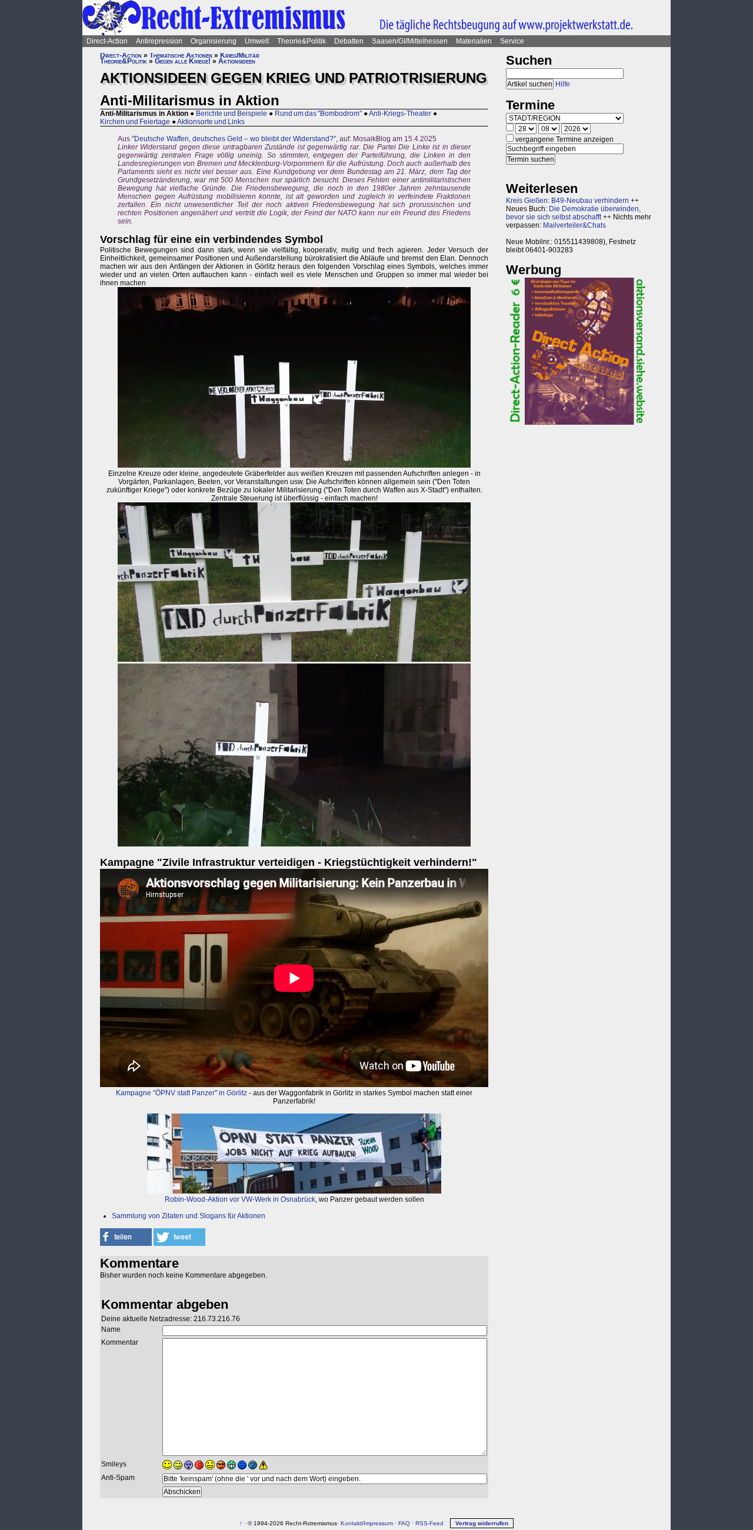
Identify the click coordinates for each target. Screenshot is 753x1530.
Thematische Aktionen (180, 55)
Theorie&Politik (301, 41)
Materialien (474, 41)
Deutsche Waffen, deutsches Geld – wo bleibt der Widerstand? (234, 139)
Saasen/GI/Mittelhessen (410, 41)
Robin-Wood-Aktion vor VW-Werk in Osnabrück (240, 1199)
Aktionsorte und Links (211, 122)
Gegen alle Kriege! (183, 61)
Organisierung (213, 41)
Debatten (349, 41)
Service (512, 41)
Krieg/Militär (239, 55)
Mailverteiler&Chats (574, 225)
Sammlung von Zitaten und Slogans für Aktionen (188, 1216)
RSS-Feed (429, 1523)
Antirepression (159, 41)
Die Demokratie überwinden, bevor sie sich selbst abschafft (573, 213)
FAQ (404, 1523)
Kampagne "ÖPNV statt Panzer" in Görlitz (181, 1093)
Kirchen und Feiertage (135, 122)
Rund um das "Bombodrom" (318, 113)
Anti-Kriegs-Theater (400, 113)
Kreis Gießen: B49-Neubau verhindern (567, 200)
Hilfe (562, 84)
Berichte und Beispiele (231, 113)
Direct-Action (107, 41)
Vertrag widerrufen (481, 1523)
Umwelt (257, 41)
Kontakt (351, 1523)
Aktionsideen (236, 61)
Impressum (378, 1523)
